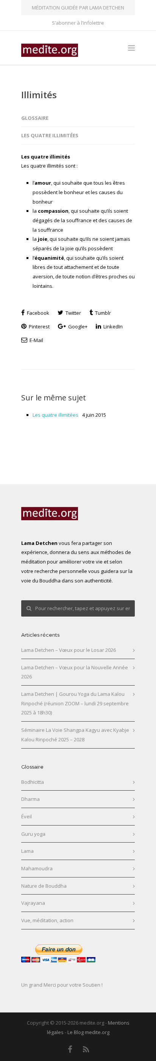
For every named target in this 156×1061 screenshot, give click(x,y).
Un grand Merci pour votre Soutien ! (62, 984)
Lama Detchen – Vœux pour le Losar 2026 (68, 650)
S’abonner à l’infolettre (78, 22)
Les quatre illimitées (49, 135)
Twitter (72, 312)
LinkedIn (112, 326)
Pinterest (39, 326)
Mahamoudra (37, 868)
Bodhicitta (32, 781)
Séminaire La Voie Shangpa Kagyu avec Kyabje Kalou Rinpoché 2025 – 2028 (75, 735)
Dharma (30, 799)
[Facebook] (70, 1049)
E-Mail (35, 340)
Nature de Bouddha (44, 885)
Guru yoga (33, 833)
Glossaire (34, 118)
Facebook (37, 312)
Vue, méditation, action (47, 920)
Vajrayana (33, 902)
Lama (27, 851)
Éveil (26, 816)
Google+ (77, 326)
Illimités (39, 94)
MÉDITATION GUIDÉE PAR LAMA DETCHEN (78, 7)
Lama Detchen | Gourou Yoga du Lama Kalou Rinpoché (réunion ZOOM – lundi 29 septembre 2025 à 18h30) (75, 703)
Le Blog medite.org (88, 1032)
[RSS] (86, 1049)
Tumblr (102, 312)
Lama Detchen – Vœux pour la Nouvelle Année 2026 (74, 672)
